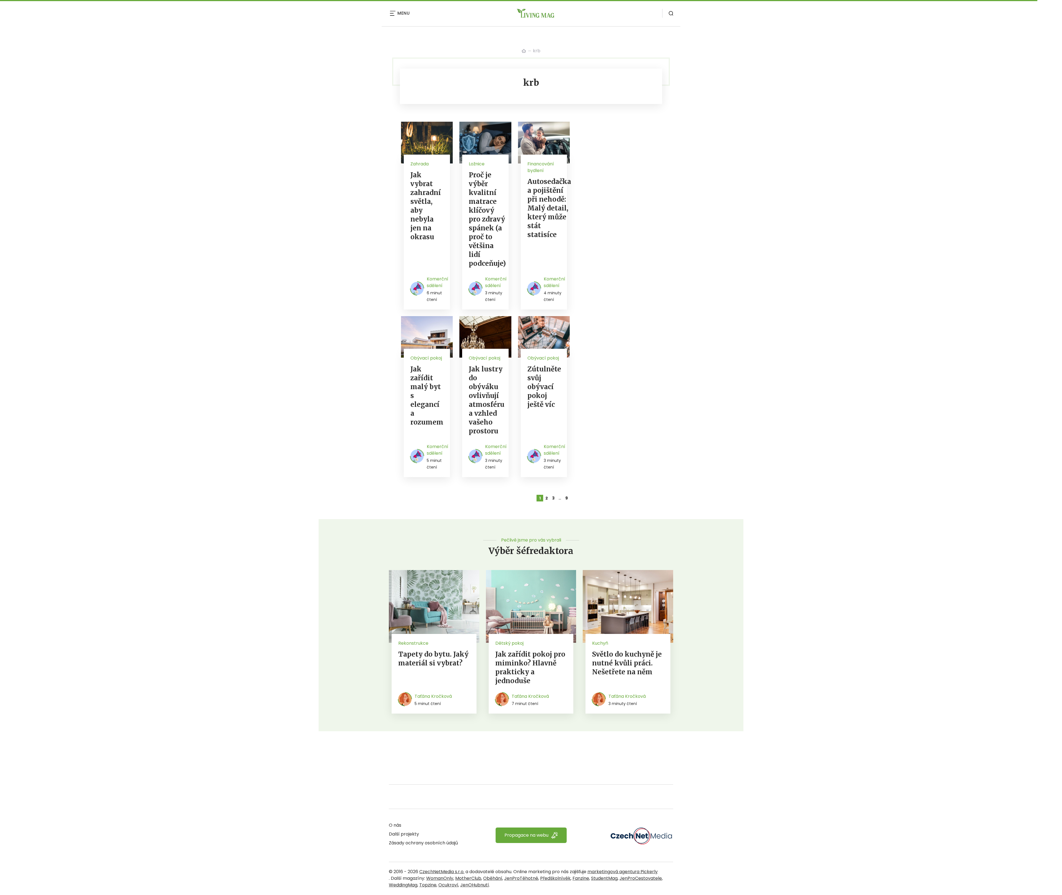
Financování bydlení (540, 167)
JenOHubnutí (474, 885)
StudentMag (604, 878)
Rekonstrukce (413, 643)
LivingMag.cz (524, 51)
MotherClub (468, 878)
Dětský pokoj (509, 643)
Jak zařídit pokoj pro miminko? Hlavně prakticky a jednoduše (530, 667)
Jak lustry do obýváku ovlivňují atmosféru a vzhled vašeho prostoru (486, 400)
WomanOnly (439, 878)
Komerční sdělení (437, 282)
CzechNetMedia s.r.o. (441, 871)
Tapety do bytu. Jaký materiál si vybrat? (433, 658)
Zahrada (419, 164)
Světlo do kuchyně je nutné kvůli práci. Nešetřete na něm (627, 663)
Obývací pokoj (426, 358)
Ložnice (477, 164)
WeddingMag (403, 885)
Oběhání (492, 878)
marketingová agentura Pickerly (622, 871)
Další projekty (404, 834)
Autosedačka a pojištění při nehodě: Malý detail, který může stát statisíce (549, 208)
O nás (395, 825)
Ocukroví (448, 885)
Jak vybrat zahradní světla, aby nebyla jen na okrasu (425, 206)
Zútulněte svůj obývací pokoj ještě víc (544, 387)
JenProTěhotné (521, 878)
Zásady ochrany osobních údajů (423, 843)
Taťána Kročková (433, 696)
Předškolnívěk (555, 878)
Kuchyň (600, 643)
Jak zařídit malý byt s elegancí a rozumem (426, 395)
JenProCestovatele (641, 878)
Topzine (427, 885)
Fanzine (580, 878)
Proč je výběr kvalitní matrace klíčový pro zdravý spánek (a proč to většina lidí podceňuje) (487, 219)
